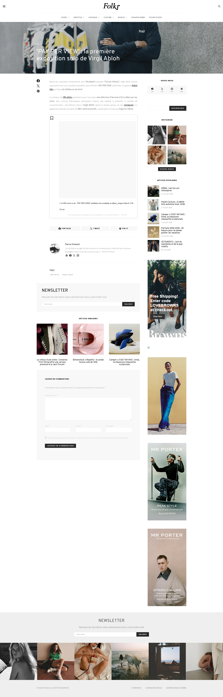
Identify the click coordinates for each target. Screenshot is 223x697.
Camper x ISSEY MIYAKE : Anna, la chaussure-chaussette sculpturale (124, 362)
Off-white (67, 97)
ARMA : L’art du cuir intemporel (170, 189)
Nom (47, 426)
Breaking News (43, 44)
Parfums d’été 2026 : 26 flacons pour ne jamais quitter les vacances (172, 230)
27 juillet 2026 (167, 236)
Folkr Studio (155, 17)
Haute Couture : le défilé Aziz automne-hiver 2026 (173, 203)
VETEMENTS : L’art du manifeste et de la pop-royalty (172, 244)
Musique (93, 17)
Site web (109, 426)
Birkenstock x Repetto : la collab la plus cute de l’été (88, 361)
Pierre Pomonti (72, 244)
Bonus (121, 17)
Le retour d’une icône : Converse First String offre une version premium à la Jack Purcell (52, 362)
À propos (136, 688)
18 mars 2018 (42, 66)
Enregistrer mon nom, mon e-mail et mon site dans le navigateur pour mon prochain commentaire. (88, 438)
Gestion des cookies (176, 688)
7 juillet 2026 (166, 207)
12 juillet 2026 (167, 194)
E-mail (78, 426)
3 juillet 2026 (166, 222)
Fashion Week (138, 17)
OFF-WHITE (55, 275)
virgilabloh (98, 215)
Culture (107, 17)
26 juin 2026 (166, 250)
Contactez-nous (153, 688)
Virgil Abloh (68, 275)
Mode (64, 17)
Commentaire (50, 395)
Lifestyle (77, 17)
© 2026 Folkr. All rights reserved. (53, 688)
